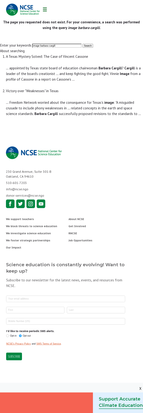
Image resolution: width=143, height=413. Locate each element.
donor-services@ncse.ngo (25, 195)
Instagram (30, 203)
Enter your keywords (15, 45)
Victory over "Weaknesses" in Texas (32, 91)
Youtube (41, 203)
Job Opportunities (80, 240)
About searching (12, 51)
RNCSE (73, 233)
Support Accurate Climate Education (121, 402)
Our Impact (13, 247)
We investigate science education (28, 233)
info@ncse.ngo (17, 189)
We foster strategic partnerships (28, 240)
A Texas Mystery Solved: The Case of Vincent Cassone (47, 56)
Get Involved (77, 226)
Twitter (20, 203)
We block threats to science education (31, 226)
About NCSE (76, 219)
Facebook (10, 203)
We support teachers (20, 219)
